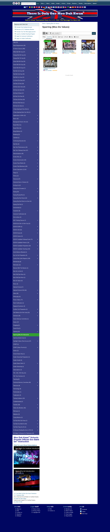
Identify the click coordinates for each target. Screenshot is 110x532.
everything (49, 37)
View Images (69, 514)
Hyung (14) (16, 191)
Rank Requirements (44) (19, 45)
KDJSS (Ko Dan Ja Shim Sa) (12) (21, 223)
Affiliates (19, 516)
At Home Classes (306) (19, 48)
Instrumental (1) (17, 207)
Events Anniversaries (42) (19, 160)
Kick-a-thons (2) (17, 217)
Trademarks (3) (17, 395)
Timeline (80, 3)
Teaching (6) (16, 379)
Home (42, 3)
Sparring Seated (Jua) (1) (19, 338)
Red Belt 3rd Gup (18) (18, 71)
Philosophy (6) (16, 296)
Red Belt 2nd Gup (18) (18, 74)
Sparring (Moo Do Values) (52, 23)
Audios (53, 3)
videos (55, 37)
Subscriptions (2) (17, 369)
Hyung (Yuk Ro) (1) (18, 204)
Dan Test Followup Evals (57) (20, 150)
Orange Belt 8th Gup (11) (19, 55)
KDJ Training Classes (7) (19, 220)
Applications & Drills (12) (19, 115)
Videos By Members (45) (19, 408)
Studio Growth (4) (17, 360)
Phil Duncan (66, 53)
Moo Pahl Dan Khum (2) (19, 274)
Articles (63, 3)
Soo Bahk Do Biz (18, 502)
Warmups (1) (16, 411)
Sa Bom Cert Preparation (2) (20, 309)
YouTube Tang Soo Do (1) (19, 427)
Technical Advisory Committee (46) (22, 382)
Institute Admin (48, 53)
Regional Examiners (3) (19, 306)
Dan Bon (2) (16, 144)
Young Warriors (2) (18, 417)
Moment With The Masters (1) (20, 268)
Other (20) (15, 293)
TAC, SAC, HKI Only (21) (19, 373)
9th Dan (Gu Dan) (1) (18, 106)
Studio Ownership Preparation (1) (21, 357)
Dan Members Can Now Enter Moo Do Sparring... (49, 51)
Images (58, 3)
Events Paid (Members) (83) (20, 166)
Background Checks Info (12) (20, 121)
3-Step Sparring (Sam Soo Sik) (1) (21, 112)
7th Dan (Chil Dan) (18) (19, 99)
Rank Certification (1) (18, 303)
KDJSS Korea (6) (17, 233)
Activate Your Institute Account (24, 27)
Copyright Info (36, 512)
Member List (69, 509)
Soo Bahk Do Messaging (20, 498)
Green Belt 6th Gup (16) (19, 61)
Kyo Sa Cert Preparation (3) (20, 255)
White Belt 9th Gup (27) (19, 51)
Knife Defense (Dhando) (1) (20, 252)
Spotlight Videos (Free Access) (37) (22, 341)
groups (77, 37)
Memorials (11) (17, 264)
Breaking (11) (16, 134)
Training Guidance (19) (19, 398)
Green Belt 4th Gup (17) (19, 67)
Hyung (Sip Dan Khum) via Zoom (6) (22, 201)
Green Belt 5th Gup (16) (19, 64)
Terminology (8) (17, 388)
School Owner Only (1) (19, 353)
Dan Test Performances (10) (20, 147)
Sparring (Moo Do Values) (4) (21, 334)
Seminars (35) (16, 315)
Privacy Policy (36, 510)
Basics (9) (15, 118)
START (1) (16, 344)
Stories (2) (15, 350)
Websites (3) (16, 414)
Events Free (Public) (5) (19, 163)
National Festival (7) (18, 287)
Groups (69, 3)
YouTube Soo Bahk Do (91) (20, 423)
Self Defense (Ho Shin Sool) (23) (21, 312)
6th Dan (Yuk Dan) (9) (18, 96)
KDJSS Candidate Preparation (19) (22, 245)
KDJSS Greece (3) (18, 236)
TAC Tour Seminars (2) (19, 376)
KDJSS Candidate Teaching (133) (21, 249)
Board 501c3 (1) (17, 125)
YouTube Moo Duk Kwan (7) (20, 420)
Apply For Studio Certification (23, 38)
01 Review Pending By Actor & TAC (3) (23, 430)
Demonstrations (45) (18, 153)
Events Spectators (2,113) (19, 169)
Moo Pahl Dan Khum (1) (19, 277)
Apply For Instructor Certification (24, 36)
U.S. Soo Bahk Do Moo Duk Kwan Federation (25, 493)
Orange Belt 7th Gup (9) (19, 58)
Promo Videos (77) (18, 299)
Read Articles (69, 516)
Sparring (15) (16, 331)
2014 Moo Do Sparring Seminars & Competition (68, 51)
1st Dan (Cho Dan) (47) (19, 80)
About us (19, 509)
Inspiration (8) (16, 210)
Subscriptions (87, 3)
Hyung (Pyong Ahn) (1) (19, 195)
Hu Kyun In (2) (17, 185)
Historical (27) (16, 179)
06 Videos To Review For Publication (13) (23, 433)
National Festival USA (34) (19, 290)
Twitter (83, 511)
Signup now (90, 0)
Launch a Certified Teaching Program (25, 34)
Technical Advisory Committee (89, 53)
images (62, 37)
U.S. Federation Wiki (19, 495)
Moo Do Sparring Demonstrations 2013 (86, 51)
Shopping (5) (16, 325)
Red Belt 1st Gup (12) (18, 77)
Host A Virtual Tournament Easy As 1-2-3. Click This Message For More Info (45, 20)
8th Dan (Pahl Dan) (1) (18, 102)
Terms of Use (36, 509)
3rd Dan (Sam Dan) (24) (19, 86)
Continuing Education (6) (19, 140)
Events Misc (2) (17, 156)
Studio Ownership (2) (18, 366)
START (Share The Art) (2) (19, 347)
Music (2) (15, 284)
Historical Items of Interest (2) (20, 182)
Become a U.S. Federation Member (25, 29)
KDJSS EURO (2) (17, 226)
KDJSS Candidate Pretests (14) (21, 242)
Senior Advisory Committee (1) (21, 319)
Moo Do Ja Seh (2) (18, 271)
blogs (71, 37)
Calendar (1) (16, 137)
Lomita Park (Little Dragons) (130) (21, 258)
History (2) (15, 175)
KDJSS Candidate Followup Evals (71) (22, 239)
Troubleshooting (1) (18, 401)
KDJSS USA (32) (17, 229)
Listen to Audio (69, 512)
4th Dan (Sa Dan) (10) (18, 90)
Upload (94, 3)
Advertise (19, 514)
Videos (48, 3)
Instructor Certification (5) (19, 214)
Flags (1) (15, 172)
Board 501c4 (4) (17, 128)
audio (66, 37)
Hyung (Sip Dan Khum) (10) (20, 198)
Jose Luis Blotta (48, 70)
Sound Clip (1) (16, 328)
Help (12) (15, 42)
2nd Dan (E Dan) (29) (18, 83)
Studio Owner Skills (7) (19, 363)
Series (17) (16, 322)
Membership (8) (17, 261)
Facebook (84, 509)
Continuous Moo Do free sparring (49, 69)
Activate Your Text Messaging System (26, 31)
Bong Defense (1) (17, 131)
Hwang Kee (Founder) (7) (19, 188)
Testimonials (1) (17, 392)
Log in (96, 0)
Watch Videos (69, 510)
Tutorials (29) (16, 404)
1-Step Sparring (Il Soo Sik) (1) (21, 109)
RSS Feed (84, 513)
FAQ (18, 510)
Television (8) (16, 385)
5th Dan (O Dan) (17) (18, 93)
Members (74, 3)
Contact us (19, 512)
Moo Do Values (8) (18, 280)
